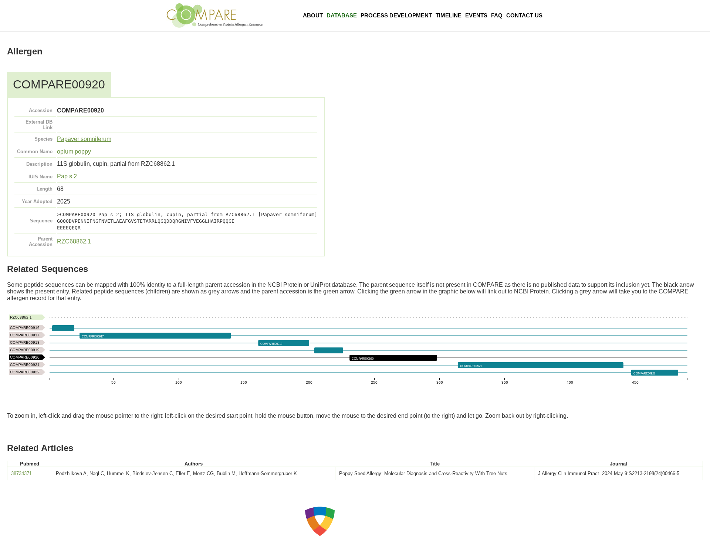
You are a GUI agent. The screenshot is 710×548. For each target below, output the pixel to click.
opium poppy (74, 151)
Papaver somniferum (84, 139)
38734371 (21, 473)
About (313, 15)
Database (342, 15)
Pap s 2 (67, 176)
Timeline (449, 15)
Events (476, 15)
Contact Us (524, 15)
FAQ (497, 15)
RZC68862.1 (74, 241)
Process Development (396, 15)
